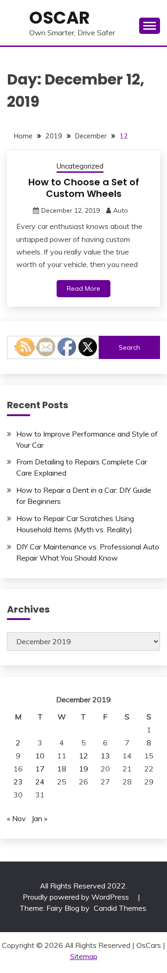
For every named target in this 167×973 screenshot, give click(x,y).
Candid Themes (120, 908)
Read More (83, 288)
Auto (120, 210)
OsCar (59, 18)
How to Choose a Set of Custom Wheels (83, 188)
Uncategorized (80, 166)
